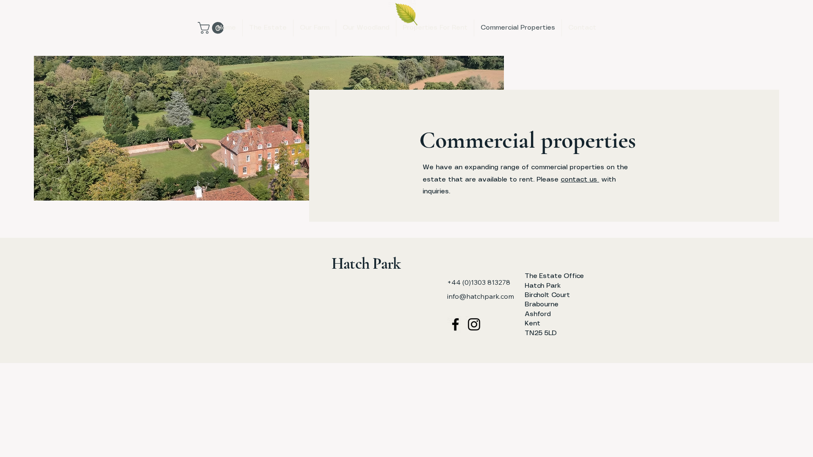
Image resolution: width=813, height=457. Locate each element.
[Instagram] (474, 324)
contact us (580, 179)
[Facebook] (455, 324)
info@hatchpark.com (480, 296)
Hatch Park (366, 263)
